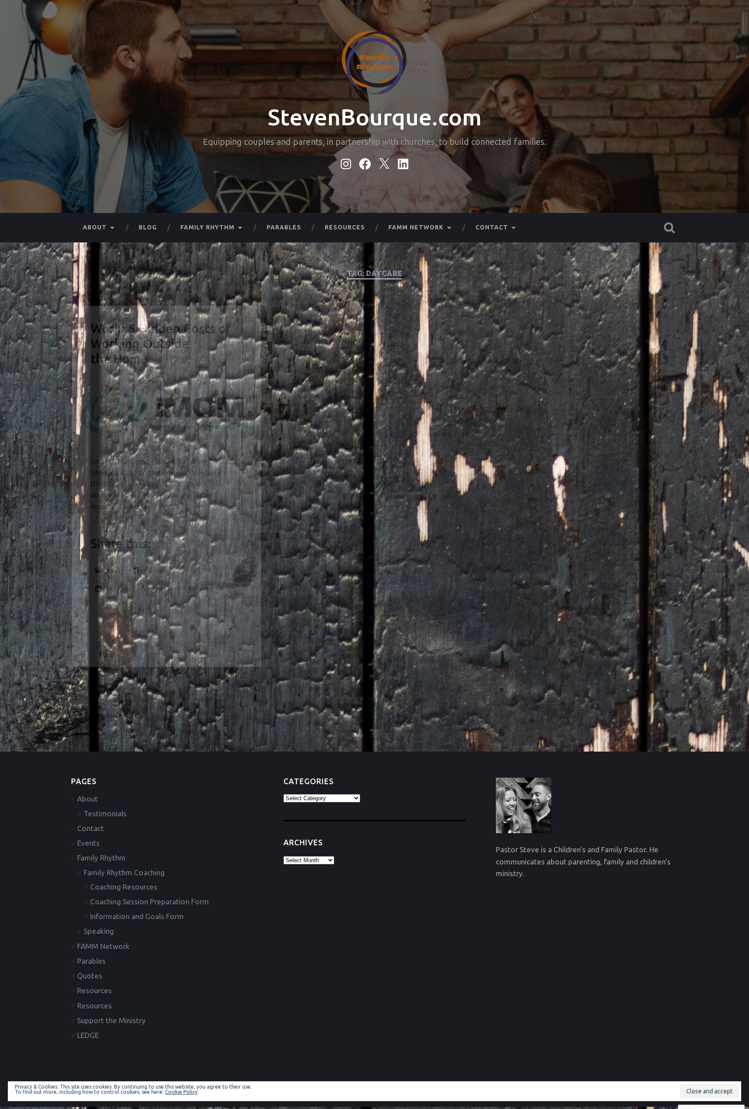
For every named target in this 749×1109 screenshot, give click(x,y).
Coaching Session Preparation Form (149, 901)
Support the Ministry (111, 1020)
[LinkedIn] (403, 162)
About (95, 227)
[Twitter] (384, 162)
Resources (345, 227)
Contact (491, 227)
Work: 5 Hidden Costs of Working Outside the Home (161, 343)
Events (88, 843)
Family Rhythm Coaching (124, 872)
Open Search (669, 227)
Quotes (89, 976)
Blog (148, 227)
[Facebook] (365, 162)
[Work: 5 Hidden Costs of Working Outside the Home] (166, 409)
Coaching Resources (123, 887)
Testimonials (105, 813)
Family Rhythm (207, 227)
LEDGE (88, 1035)
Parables (284, 227)
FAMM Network (415, 227)
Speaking (99, 931)
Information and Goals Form (137, 916)
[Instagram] (346, 162)
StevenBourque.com (375, 117)
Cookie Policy (181, 1092)
